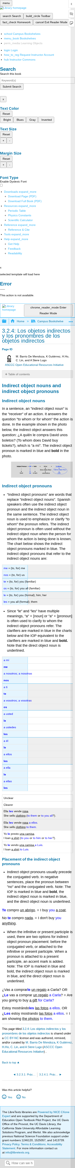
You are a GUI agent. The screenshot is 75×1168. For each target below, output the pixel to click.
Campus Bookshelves (51, 321)
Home (20, 321)
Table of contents (19, 374)
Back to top (9, 1062)
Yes (10, 1097)
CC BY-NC (12, 1038)
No (23, 1097)
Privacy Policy (10, 1144)
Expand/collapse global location (71, 320)
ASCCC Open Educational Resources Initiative (34, 364)
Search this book (10, 73)
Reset (6, 113)
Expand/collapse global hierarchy (6, 321)
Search (8, 1163)
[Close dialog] (2, 289)
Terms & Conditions (33, 1144)
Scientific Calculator (20, 220)
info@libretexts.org (17, 1152)
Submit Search (12, 86)
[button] (14, 248)
